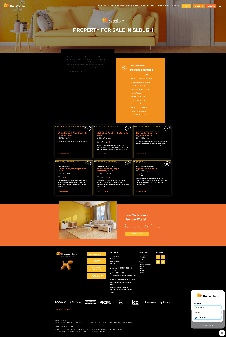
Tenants (142, 262)
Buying (141, 268)
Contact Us (174, 5)
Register (142, 270)
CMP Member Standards (124, 322)
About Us (129, 5)
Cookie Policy (78, 322)
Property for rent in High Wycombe (141, 78)
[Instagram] (163, 257)
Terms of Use (59, 322)
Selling (141, 266)
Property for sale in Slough (139, 107)
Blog (167, 5)
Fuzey (211, 325)
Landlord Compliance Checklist (146, 5)
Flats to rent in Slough (138, 104)
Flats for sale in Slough (138, 100)
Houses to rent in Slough (138, 96)
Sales (105, 5)
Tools (160, 5)
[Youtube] (158, 262)
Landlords (142, 260)
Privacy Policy (68, 322)
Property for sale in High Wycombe (142, 75)
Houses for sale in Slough (139, 93)
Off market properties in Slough (141, 82)
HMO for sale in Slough (138, 86)
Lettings (97, 5)
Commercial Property (117, 5)
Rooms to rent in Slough (138, 115)
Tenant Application (145, 264)
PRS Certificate (88, 322)
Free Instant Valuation (143, 257)
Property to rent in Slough (139, 111)
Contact (141, 272)
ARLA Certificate (99, 322)
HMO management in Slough (140, 89)
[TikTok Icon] (163, 262)
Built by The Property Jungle (64, 326)
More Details (64, 154)
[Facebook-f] (158, 257)
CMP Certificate (111, 322)
